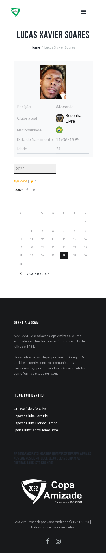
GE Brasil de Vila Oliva (30, 409)
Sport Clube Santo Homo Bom (36, 430)
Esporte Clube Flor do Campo (35, 423)
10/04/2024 (20, 181)
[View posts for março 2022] (20, 273)
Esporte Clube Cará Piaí (31, 416)
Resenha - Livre (74, 118)
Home (35, 47)
